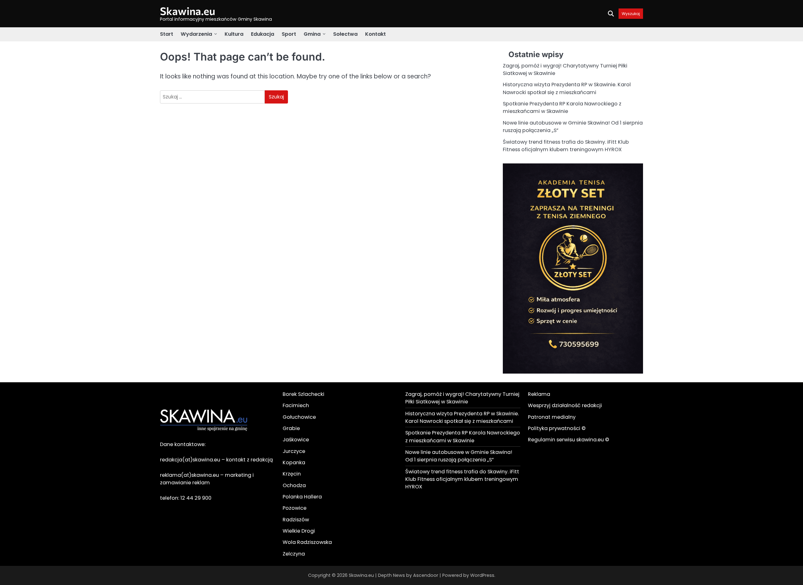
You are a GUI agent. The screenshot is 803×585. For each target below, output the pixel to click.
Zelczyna (294, 553)
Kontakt (375, 34)
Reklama (539, 394)
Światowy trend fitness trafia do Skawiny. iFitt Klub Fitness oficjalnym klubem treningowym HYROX (566, 145)
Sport (289, 34)
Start (166, 34)
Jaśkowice (296, 439)
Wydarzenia (196, 34)
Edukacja (262, 34)
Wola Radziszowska (307, 542)
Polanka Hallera (302, 496)
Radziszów (296, 519)
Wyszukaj (631, 14)
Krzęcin (292, 473)
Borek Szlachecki (303, 394)
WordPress (482, 575)
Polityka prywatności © (557, 428)
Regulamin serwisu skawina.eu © (568, 439)
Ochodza (294, 485)
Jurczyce (294, 451)
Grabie (291, 428)
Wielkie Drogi (299, 530)
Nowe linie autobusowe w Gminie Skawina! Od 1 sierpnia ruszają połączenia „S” (458, 456)
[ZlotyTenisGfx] (573, 371)
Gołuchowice (299, 417)
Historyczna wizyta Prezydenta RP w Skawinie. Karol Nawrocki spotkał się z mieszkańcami (567, 88)
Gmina (312, 34)
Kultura (234, 34)
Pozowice (294, 508)
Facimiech (296, 405)
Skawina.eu (187, 10)
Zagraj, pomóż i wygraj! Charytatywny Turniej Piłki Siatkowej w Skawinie (462, 398)
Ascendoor (425, 575)
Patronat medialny (552, 417)
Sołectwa (345, 34)
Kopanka (294, 462)
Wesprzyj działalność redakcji (565, 405)
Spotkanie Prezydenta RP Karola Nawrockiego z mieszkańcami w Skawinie (562, 107)
